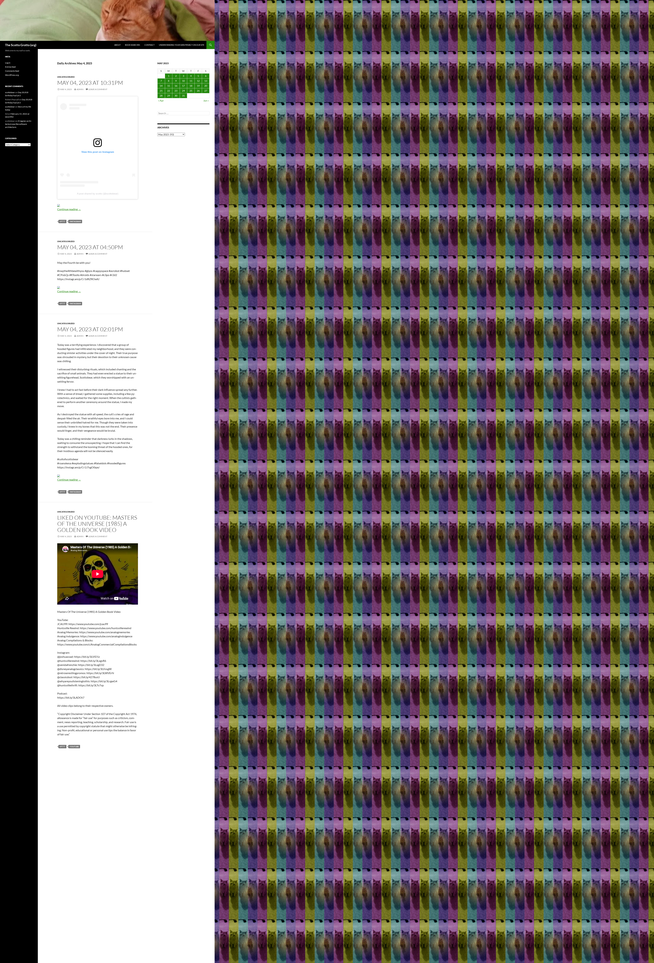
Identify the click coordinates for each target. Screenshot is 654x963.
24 (183, 90)
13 (205, 80)
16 (176, 85)
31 (183, 95)
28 (161, 95)
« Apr (161, 100)
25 (191, 90)
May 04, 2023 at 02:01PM (90, 329)
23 (176, 90)
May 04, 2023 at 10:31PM (90, 82)
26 (198, 90)
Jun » (206, 100)
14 (161, 85)
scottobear (10, 92)
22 (168, 90)
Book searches (132, 45)
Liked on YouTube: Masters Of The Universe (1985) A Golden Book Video (97, 523)
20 (205, 85)
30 (176, 95)
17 (183, 85)
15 (168, 85)
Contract (149, 45)
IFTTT (62, 221)
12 (198, 80)
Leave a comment (98, 89)
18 (191, 85)
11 (191, 80)
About (117, 45)
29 (168, 95)
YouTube (74, 746)
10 (183, 80)
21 (161, 90)
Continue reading (69, 209)
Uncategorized (66, 77)
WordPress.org (12, 75)
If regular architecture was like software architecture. (18, 124)
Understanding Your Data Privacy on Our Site (181, 45)
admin (79, 89)
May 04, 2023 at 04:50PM (90, 247)
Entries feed (10, 67)
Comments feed (12, 71)
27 (205, 90)
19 (198, 85)
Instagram (75, 221)
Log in (7, 62)
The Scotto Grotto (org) (20, 45)
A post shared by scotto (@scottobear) (97, 193)
